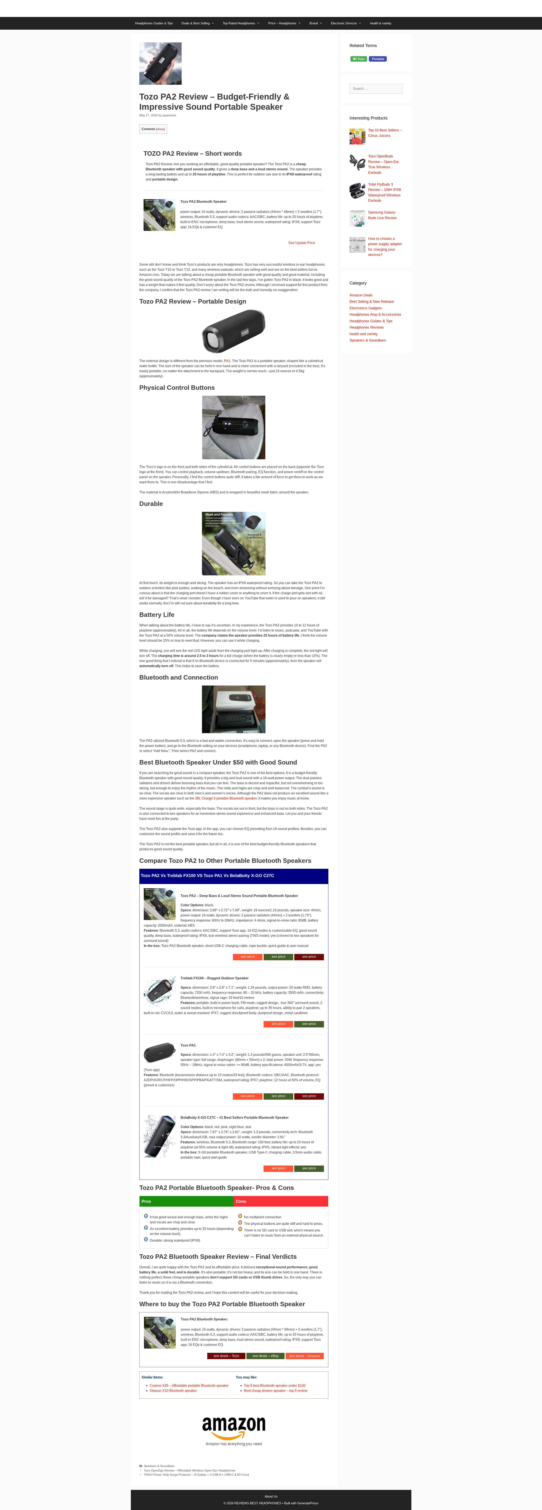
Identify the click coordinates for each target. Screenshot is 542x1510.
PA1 (227, 361)
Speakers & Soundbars (159, 1466)
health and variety (364, 334)
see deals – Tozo (226, 1356)
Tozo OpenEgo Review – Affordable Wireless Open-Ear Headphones (189, 1470)
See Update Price (301, 243)
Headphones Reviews (367, 327)
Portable (377, 59)
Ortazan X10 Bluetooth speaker (173, 1390)
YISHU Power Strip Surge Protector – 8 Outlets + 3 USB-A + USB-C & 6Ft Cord (196, 1474)
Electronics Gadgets (366, 308)
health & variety (380, 23)
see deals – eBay (266, 1356)
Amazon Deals (361, 295)
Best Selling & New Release (372, 302)
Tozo (361, 59)
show (160, 129)
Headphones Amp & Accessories (375, 314)
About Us (271, 1496)
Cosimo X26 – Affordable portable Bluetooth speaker (189, 1385)
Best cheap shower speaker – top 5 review (275, 1390)
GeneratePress (307, 1503)
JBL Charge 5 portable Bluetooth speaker (226, 798)
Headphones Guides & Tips (154, 23)
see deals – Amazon (304, 1356)
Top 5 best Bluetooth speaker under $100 (275, 1385)
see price (309, 956)
